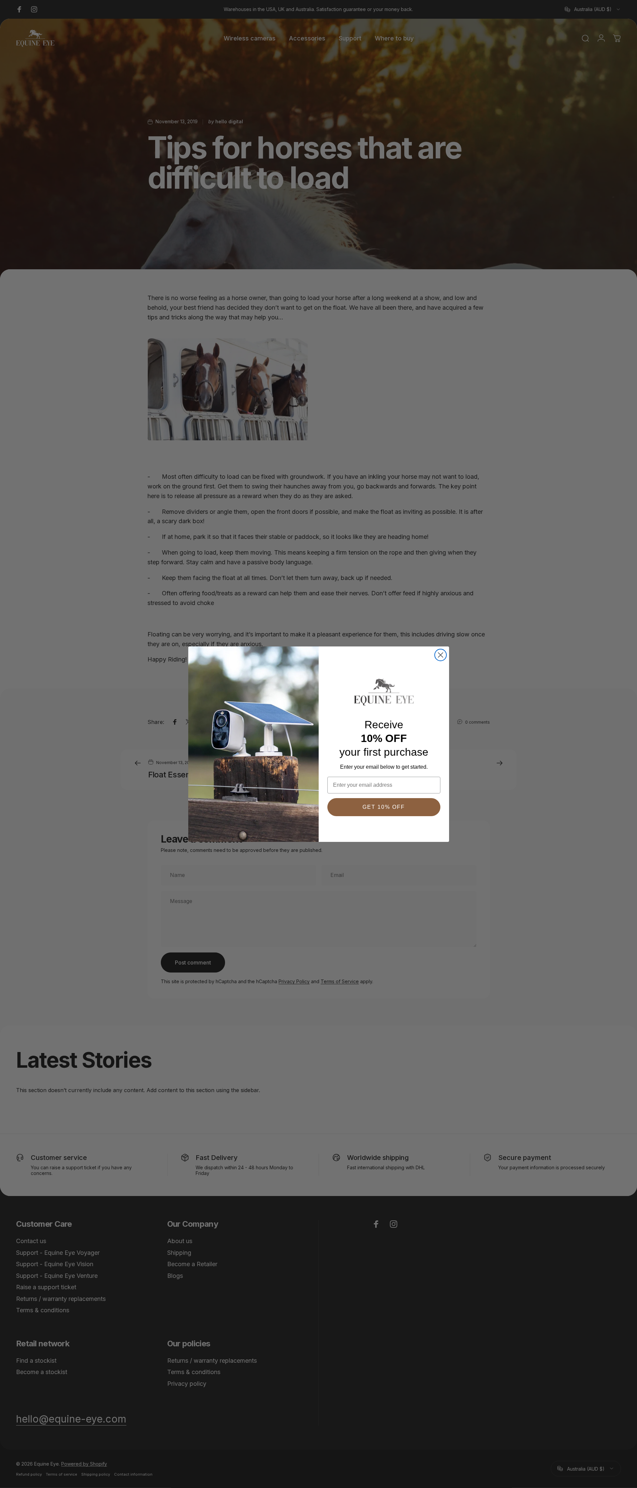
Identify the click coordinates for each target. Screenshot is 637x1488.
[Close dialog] (440, 655)
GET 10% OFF (383, 807)
